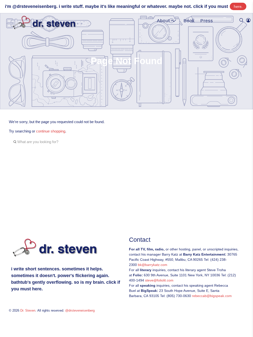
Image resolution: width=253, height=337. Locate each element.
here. (238, 6)
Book (189, 20)
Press (206, 20)
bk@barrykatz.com (152, 265)
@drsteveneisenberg (80, 310)
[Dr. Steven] (45, 22)
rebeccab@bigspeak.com (212, 296)
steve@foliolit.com (159, 280)
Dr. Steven (27, 310)
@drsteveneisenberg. (35, 6)
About (163, 20)
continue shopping (50, 131)
